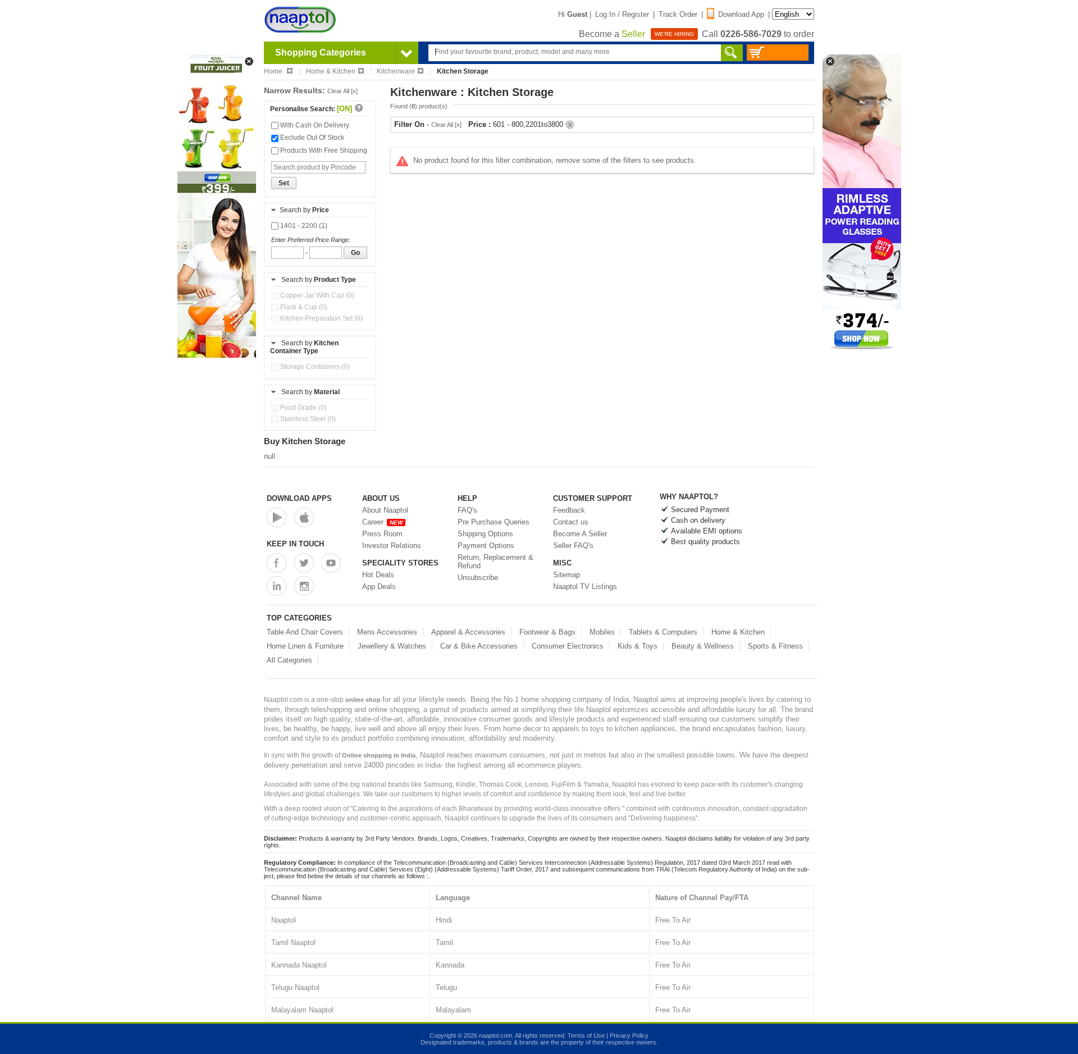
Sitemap (566, 575)
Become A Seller (580, 534)
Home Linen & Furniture (305, 646)
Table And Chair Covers (305, 632)
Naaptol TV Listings (585, 586)
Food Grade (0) (302, 408)
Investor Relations (391, 545)
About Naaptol (385, 510)
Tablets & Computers (663, 632)
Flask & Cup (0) (302, 307)
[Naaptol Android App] (276, 517)
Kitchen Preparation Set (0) (320, 318)
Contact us (570, 522)
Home (274, 71)
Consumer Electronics (568, 646)
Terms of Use (586, 1035)
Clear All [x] (342, 91)
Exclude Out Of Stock (311, 138)
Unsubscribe (478, 577)
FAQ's (467, 510)
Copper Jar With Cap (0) (316, 295)
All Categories (289, 660)
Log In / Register (622, 14)
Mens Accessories (387, 632)
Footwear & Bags (547, 632)
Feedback (569, 510)
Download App (741, 14)
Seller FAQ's (573, 545)
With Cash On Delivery (313, 125)
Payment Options (486, 545)
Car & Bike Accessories (479, 646)
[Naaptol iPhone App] (304, 517)
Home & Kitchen (330, 71)
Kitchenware (396, 71)
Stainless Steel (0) (307, 419)
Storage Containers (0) (314, 367)
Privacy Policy (629, 1035)
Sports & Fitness (775, 646)
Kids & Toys (637, 646)
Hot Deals (378, 575)
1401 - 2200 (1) (302, 226)
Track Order (678, 14)
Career (382, 522)
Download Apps (299, 498)
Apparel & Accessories (468, 632)
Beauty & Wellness (703, 646)
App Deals (379, 586)
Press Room (382, 534)
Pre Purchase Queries (493, 522)
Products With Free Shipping (322, 150)
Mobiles (602, 632)
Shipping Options (485, 534)
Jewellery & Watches (392, 646)
